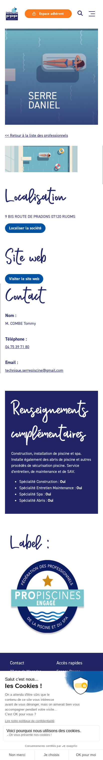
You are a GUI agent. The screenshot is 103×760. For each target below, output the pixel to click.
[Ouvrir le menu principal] (92, 13)
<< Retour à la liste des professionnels (36, 135)
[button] (80, 14)
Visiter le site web (24, 278)
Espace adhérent (51, 13)
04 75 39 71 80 (17, 346)
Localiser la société (25, 228)
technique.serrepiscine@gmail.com (34, 370)
